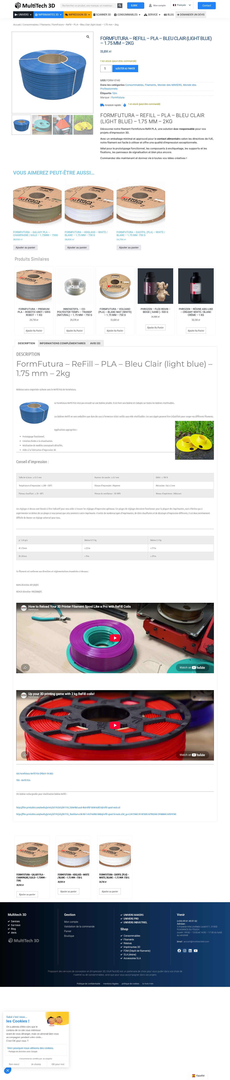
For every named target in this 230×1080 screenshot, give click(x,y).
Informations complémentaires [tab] (62, 343)
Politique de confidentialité (88, 983)
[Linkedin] (190, 950)
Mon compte (71, 921)
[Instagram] (184, 950)
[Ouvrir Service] (159, 15)
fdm (114, 93)
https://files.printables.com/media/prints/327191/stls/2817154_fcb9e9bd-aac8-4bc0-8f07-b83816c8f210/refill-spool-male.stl (68, 807)
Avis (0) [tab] (95, 343)
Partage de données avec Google (23, 1051)
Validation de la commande (79, 926)
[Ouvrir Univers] (30, 15)
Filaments (45, 24)
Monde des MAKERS (170, 84)
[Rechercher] (119, 5)
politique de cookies (130, 983)
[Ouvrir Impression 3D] (89, 15)
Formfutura (117, 97)
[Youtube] (195, 950)
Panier (67, 931)
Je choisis (36, 1064)
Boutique (69, 935)
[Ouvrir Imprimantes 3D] (60, 15)
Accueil (17, 24)
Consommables (30, 24)
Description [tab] (26, 343)
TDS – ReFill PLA (23, 780)
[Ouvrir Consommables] (139, 15)
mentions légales (111, 983)
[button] (7, 1070)
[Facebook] (179, 950)
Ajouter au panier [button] (25, 247)
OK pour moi (58, 1064)
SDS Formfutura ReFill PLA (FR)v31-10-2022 (34, 773)
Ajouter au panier (125, 68)
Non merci (14, 1064)
